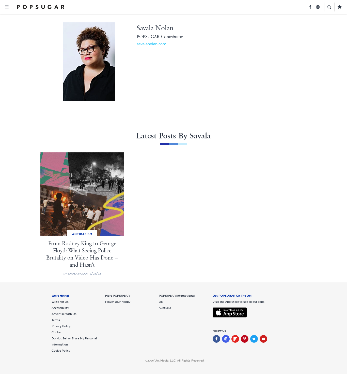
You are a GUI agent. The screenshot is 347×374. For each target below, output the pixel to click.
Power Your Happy (117, 302)
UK (161, 302)
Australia (165, 308)
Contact (57, 332)
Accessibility (60, 308)
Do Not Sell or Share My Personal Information (74, 341)
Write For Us (60, 302)
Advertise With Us (64, 314)
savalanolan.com (151, 43)
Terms (56, 320)
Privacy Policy (61, 326)
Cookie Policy (61, 350)
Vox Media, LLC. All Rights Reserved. (179, 360)
